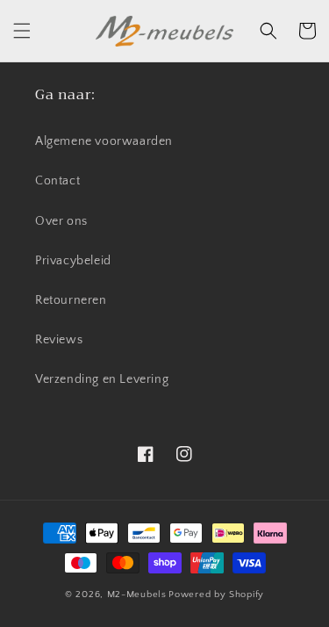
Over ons (61, 221)
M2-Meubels (137, 594)
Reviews (58, 340)
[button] (22, 30)
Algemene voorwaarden (104, 141)
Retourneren (71, 300)
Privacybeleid (73, 261)
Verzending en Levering (101, 379)
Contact (57, 181)
